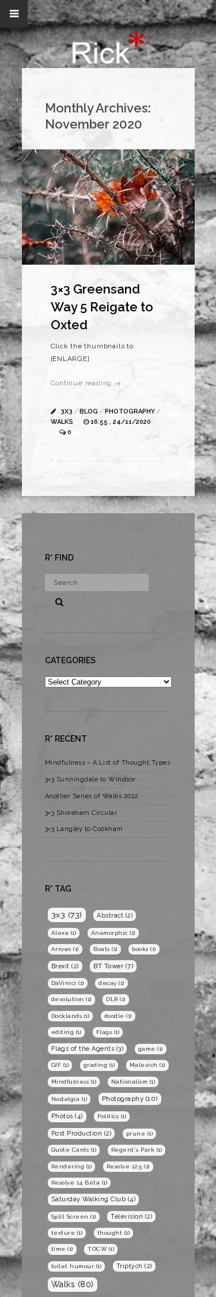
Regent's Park (136, 1149)
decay (111, 983)
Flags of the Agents (87, 1048)
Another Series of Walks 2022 (92, 796)
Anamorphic (113, 933)
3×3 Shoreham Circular (81, 813)
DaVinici (67, 983)
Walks (62, 422)
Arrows (65, 949)
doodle (118, 1016)
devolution (71, 999)
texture (67, 1233)
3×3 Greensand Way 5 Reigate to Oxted (102, 306)
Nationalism (133, 1081)
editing (66, 1032)
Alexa (64, 933)
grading (99, 1065)
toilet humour (76, 1266)
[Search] (55, 600)
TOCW (101, 1249)
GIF (60, 1065)
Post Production (81, 1133)
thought (113, 1233)
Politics (111, 1116)
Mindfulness (74, 1081)
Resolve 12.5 (128, 1166)
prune (139, 1133)
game (150, 1049)
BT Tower (113, 966)
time (62, 1249)
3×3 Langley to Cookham (84, 829)
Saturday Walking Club (93, 1199)
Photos (67, 1116)
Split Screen (73, 1216)
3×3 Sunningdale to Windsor (90, 779)
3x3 (66, 411)
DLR (116, 999)
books (144, 949)
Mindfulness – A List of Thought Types (107, 762)
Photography (130, 411)
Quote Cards (74, 1149)
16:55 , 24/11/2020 (120, 422)
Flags (108, 1032)
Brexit (65, 966)
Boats (105, 949)
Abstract (114, 915)
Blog (88, 411)
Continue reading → (86, 383)
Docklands (70, 1016)
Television (131, 1216)
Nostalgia (69, 1099)
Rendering (71, 1166)
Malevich (147, 1065)
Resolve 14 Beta (79, 1182)
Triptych (134, 1265)
